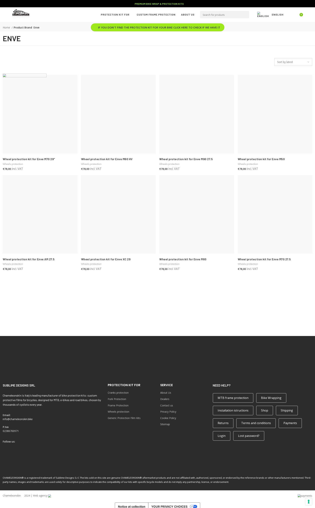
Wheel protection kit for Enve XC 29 (106, 259)
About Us (165, 392)
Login (221, 436)
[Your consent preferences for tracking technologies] (308, 501)
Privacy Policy (168, 411)
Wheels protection (91, 164)
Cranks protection (118, 392)
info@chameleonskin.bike (18, 419)
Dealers (164, 399)
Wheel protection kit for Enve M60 (183, 259)
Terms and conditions (256, 423)
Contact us (166, 405)
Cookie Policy (168, 418)
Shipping (287, 410)
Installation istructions (233, 410)
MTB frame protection (233, 398)
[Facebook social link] (5, 446)
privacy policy (253, 328)
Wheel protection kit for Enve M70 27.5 (264, 259)
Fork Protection (117, 399)
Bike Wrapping (271, 398)
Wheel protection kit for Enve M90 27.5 (186, 159)
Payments (290, 423)
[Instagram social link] (9, 446)
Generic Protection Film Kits (124, 418)
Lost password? (248, 436)
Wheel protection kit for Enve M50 (261, 159)
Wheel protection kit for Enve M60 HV (107, 159)
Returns (223, 423)
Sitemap (165, 424)
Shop (264, 410)
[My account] (290, 14)
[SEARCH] (245, 14)
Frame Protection (118, 405)
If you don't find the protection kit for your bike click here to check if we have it (159, 27)
